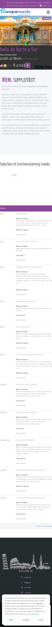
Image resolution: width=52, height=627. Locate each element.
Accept (40, 620)
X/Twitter (28, 587)
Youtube (28, 593)
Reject (11, 620)
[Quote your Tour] (27, 65)
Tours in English (30, 6)
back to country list (44, 526)
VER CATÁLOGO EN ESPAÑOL (15, 3)
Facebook (27, 577)
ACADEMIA (46, 3)
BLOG (40, 3)
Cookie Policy (34, 614)
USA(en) (45, 6)
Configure (26, 620)
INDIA (14, 175)
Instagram (27, 582)
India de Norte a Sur (19, 49)
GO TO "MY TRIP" (31, 3)
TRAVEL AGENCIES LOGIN (15, 6)
